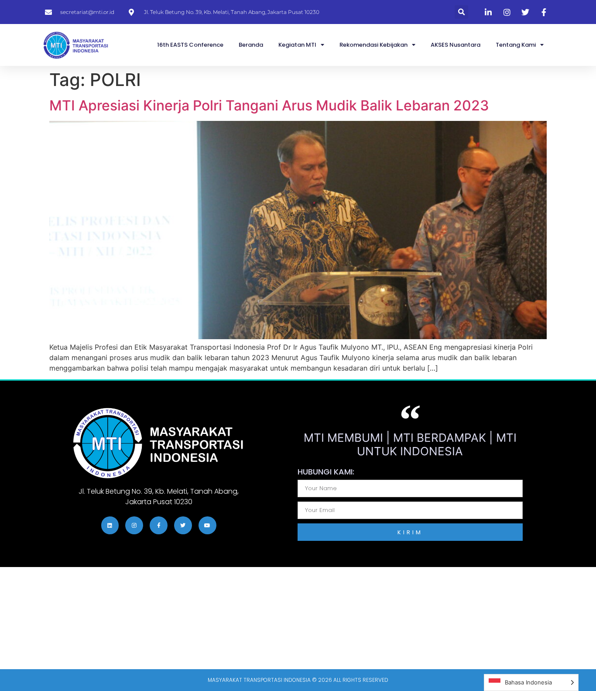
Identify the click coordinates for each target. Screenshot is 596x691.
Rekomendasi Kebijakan (373, 45)
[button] (461, 12)
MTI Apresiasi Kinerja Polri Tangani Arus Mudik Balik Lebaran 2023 (269, 105)
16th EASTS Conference (190, 45)
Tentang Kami (516, 45)
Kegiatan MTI (297, 45)
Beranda (251, 45)
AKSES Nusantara (455, 45)
